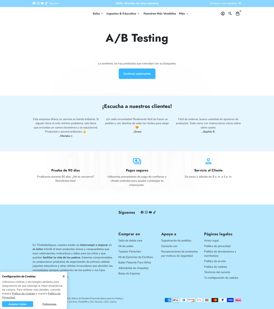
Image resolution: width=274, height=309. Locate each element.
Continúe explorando (137, 74)
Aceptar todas (17, 304)
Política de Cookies (23, 293)
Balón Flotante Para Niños (134, 262)
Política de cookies (215, 267)
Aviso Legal (211, 240)
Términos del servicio (217, 272)
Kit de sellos (125, 246)
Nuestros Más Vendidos (160, 14)
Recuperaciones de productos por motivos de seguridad (179, 254)
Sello (98, 14)
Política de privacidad (217, 246)
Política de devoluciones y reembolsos (220, 254)
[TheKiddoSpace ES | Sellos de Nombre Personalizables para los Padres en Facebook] (34, 3)
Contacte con (169, 246)
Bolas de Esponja (129, 273)
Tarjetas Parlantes (129, 251)
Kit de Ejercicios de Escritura (135, 257)
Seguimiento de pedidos (176, 240)
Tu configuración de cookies (221, 278)
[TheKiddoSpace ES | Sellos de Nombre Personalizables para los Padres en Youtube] (42, 3)
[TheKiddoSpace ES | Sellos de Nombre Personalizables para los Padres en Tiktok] (46, 3)
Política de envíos (215, 261)
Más (184, 14)
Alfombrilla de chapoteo (133, 268)
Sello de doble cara (130, 240)
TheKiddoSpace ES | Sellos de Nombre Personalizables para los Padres (86, 298)
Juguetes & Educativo (123, 14)
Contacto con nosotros (223, 3)
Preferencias (49, 304)
